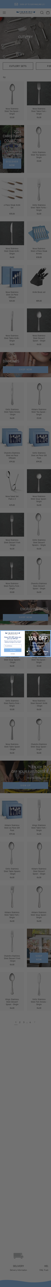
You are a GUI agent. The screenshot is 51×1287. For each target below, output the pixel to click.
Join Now (13, 650)
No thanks (13, 653)
